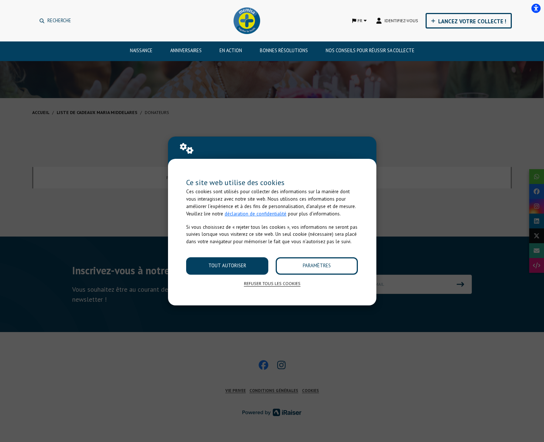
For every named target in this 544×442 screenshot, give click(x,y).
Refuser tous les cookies (272, 283)
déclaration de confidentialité (255, 214)
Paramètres (317, 265)
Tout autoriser (227, 265)
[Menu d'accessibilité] (535, 8)
